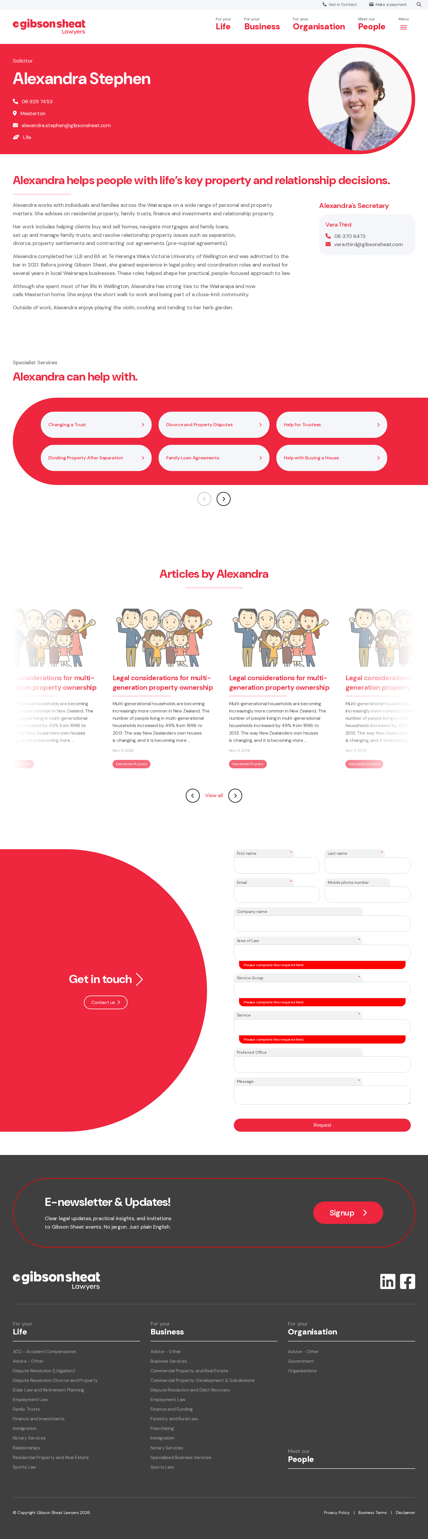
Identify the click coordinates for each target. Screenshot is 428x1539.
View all (214, 795)
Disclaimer (405, 1512)
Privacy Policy (336, 1512)
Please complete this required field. (274, 965)
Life (27, 137)
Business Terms (372, 1512)
